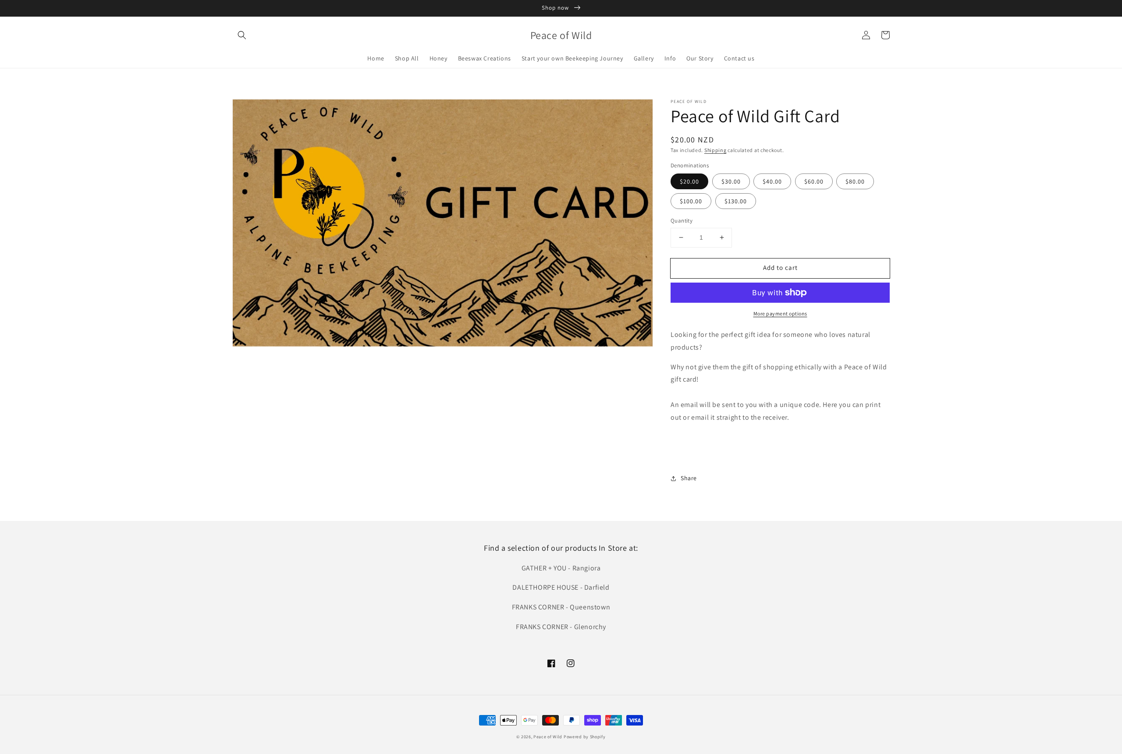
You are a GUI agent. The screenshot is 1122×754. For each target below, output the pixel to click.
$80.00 (855, 181)
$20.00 (689, 181)
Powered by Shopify (585, 737)
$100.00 (691, 201)
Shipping (715, 150)
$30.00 (731, 181)
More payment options (780, 313)
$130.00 (735, 201)
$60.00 (814, 181)
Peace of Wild (547, 737)
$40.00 (772, 181)
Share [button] (689, 478)
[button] (242, 35)
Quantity (681, 220)
